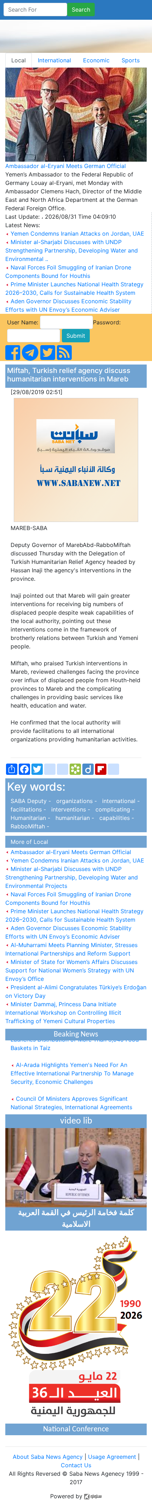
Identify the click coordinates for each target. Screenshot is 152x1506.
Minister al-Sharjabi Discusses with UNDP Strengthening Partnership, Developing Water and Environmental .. (71, 250)
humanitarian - (74, 817)
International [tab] (54, 60)
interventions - (70, 809)
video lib (76, 1121)
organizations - (76, 800)
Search (81, 9)
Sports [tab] (131, 60)
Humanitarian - (29, 817)
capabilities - (115, 817)
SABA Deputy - (30, 800)
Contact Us (76, 1465)
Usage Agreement (112, 1456)
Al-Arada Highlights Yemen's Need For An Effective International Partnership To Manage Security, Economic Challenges (72, 1069)
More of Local (27, 841)
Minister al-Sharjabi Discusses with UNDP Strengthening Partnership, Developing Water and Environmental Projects (71, 877)
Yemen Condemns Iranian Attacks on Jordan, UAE (77, 233)
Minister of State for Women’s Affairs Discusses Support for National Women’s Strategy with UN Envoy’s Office (71, 970)
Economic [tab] (96, 60)
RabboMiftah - (28, 826)
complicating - (113, 809)
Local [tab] (18, 60)
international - (119, 800)
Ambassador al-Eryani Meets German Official (65, 165)
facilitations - (27, 809)
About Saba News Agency (48, 1456)
